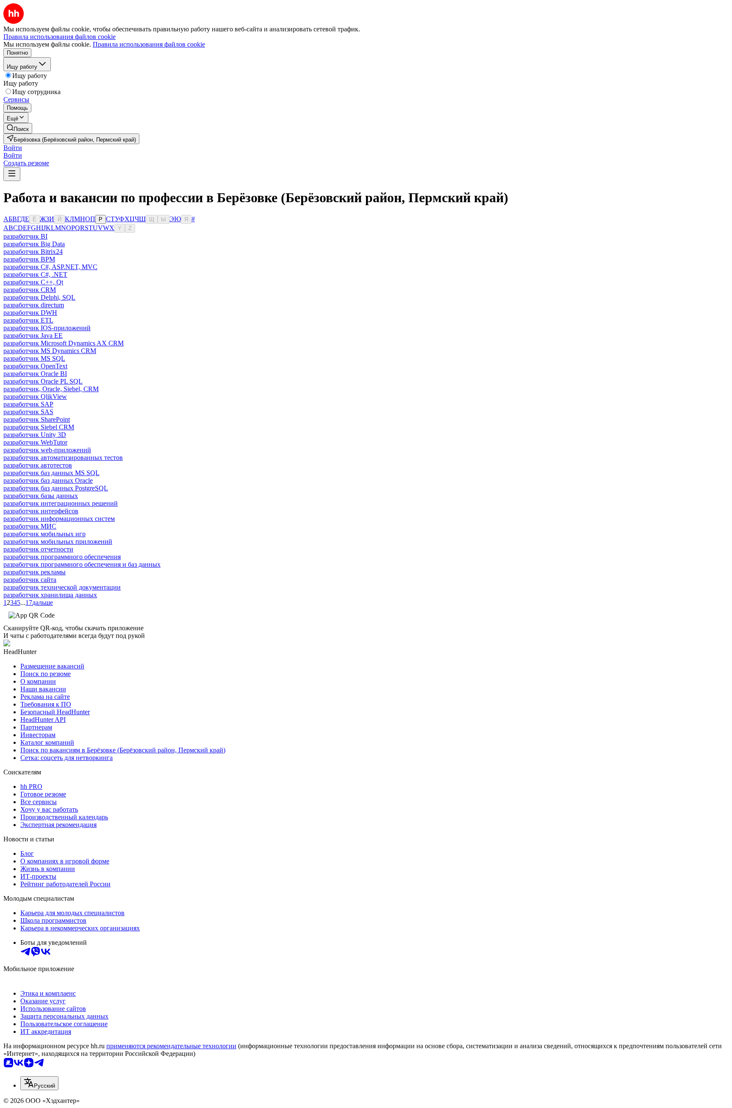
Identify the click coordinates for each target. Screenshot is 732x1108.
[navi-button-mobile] (11, 174)
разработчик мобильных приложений (57, 541)
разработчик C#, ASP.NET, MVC (50, 266)
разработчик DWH (30, 312)
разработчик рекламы (34, 572)
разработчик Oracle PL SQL (43, 381)
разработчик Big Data (34, 244)
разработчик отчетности (38, 549)
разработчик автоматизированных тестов (63, 457)
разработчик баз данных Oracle (48, 480)
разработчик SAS (28, 411)
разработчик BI (25, 236)
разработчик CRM (29, 289)
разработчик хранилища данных (50, 595)
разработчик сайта (29, 579)
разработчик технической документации (62, 587)
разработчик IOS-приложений (47, 327)
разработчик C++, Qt (33, 282)
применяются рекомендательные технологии (171, 1046)
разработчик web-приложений (47, 450)
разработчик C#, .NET (35, 274)
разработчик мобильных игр (44, 533)
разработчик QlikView (35, 396)
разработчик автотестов (37, 465)
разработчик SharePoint (36, 419)
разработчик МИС (29, 526)
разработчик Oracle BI (35, 373)
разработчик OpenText (35, 366)
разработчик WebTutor (35, 442)
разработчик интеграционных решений (60, 503)
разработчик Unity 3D (34, 434)
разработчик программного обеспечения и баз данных (82, 564)
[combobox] (39, 1083)
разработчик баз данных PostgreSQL (55, 488)
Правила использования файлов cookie (149, 44)
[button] (12, 147)
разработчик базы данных (40, 495)
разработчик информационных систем (59, 518)
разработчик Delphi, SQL (39, 297)
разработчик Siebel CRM (38, 427)
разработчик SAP (28, 404)
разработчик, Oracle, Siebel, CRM (51, 389)
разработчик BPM (29, 259)
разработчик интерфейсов (40, 511)
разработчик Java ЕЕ (33, 335)
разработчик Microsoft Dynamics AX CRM (63, 343)
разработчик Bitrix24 (33, 251)
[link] (17, 128)
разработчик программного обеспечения (62, 556)
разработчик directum (33, 305)
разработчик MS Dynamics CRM (49, 350)
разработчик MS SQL (34, 358)
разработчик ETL (28, 320)
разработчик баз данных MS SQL (51, 472)
